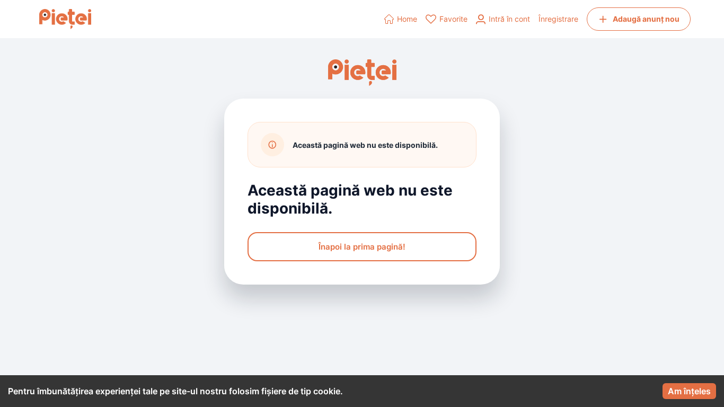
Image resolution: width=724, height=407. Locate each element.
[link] (400, 19)
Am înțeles (689, 391)
